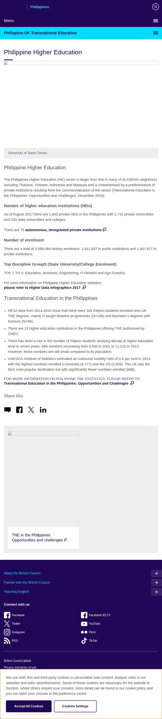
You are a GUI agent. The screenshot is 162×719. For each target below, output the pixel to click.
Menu (9, 20)
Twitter (16, 623)
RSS (15, 640)
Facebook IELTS (99, 615)
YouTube (94, 623)
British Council (14, 7)
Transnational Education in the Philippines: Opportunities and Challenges (66, 383)
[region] (81, 694)
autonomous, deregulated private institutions (63, 230)
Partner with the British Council (27, 582)
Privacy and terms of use (20, 667)
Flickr (92, 632)
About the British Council (22, 573)
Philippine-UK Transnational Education (40, 33)
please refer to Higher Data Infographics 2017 (42, 288)
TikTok (93, 640)
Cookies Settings (75, 706)
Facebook (18, 615)
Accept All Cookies (28, 706)
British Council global (17, 660)
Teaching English (16, 592)
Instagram (18, 632)
